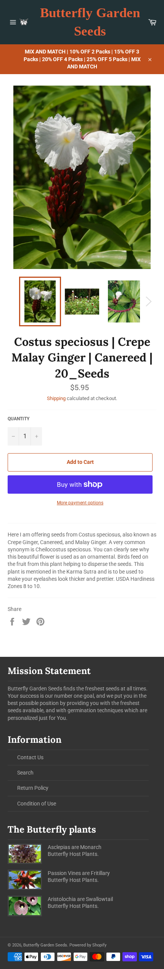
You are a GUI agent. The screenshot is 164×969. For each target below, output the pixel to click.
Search (25, 773)
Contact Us (30, 757)
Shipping (56, 398)
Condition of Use (36, 803)
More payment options (80, 503)
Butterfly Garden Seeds (90, 22)
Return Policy (32, 788)
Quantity (18, 418)
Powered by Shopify (87, 945)
